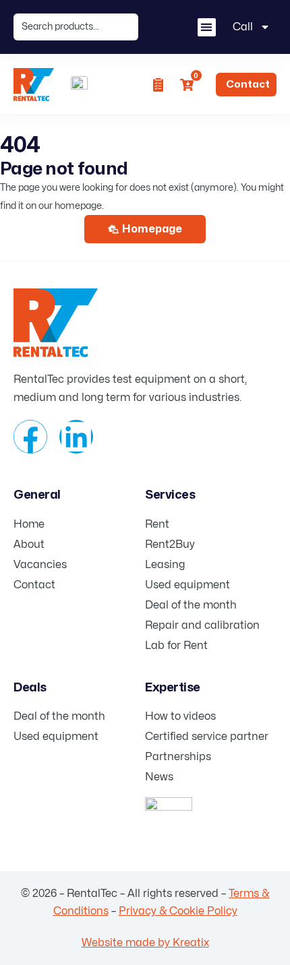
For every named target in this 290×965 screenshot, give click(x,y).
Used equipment (187, 585)
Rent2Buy (170, 544)
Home (29, 524)
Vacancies (40, 564)
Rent (157, 524)
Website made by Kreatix (145, 942)
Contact (34, 585)
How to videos (180, 716)
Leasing (165, 564)
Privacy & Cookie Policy (178, 911)
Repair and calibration (202, 625)
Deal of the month (191, 605)
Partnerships (178, 756)
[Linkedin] (76, 437)
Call (243, 27)
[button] (207, 27)
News (159, 777)
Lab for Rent (176, 645)
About (29, 544)
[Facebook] (30, 437)
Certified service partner (206, 736)
